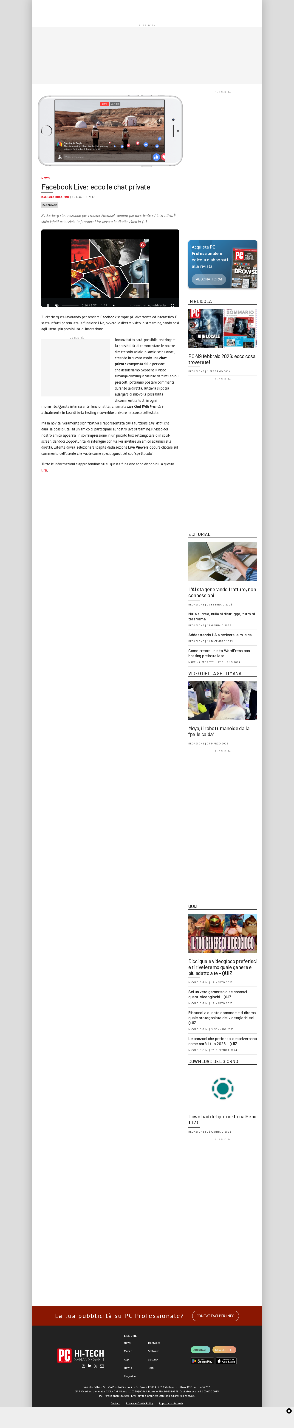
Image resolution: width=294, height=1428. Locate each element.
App (126, 1359)
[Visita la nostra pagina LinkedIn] (90, 1366)
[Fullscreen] (172, 305)
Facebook (49, 205)
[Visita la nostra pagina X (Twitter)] (95, 1366)
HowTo (128, 1367)
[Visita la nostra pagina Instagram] (83, 1366)
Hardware (154, 1342)
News (45, 178)
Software (153, 1351)
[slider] (70, 305)
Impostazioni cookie (171, 1403)
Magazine (130, 1376)
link (44, 470)
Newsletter (224, 1350)
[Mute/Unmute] (57, 305)
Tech (151, 1367)
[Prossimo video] (114, 305)
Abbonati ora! (209, 279)
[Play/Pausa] (48, 305)
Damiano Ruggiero (55, 197)
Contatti (115, 1403)
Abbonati (200, 1350)
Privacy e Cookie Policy (139, 1403)
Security (153, 1359)
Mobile (128, 1351)
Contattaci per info (216, 1315)
